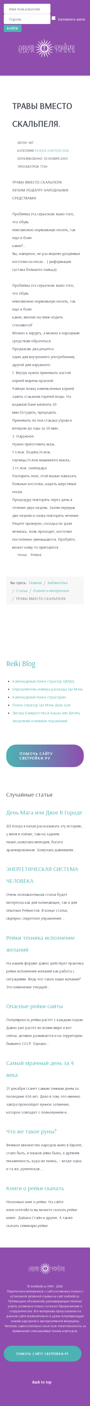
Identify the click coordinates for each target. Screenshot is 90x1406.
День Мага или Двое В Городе (44, 812)
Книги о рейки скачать (35, 1188)
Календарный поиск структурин (39, 696)
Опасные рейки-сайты (34, 1006)
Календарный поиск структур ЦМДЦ (43, 681)
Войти (12, 28)
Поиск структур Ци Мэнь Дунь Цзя (41, 704)
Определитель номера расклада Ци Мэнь (47, 689)
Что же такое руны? (31, 1131)
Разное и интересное (52, 150)
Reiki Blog (21, 663)
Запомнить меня (71, 19)
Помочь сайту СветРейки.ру (36, 755)
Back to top (42, 1381)
